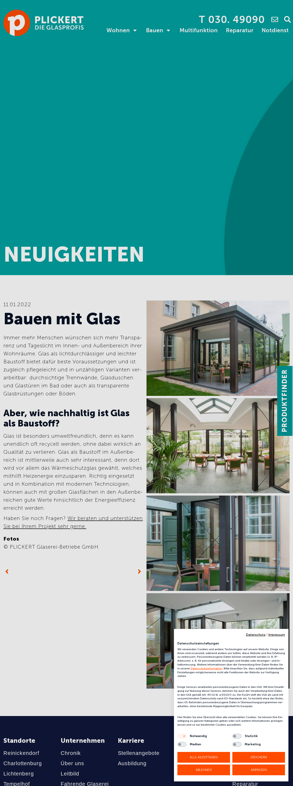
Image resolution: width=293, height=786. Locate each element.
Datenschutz (256, 635)
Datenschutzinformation (206, 668)
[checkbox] (182, 736)
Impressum (276, 635)
